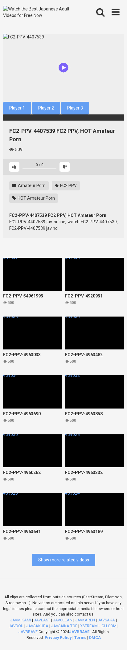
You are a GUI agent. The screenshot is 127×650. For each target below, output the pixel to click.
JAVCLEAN (62, 620)
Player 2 (46, 108)
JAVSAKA (106, 620)
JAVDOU (16, 626)
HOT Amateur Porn (36, 198)
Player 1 (17, 108)
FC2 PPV (68, 185)
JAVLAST (42, 620)
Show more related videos (63, 559)
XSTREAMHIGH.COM (98, 626)
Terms (80, 637)
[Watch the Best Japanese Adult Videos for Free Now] (39, 12)
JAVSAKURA (37, 626)
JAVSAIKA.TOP (64, 626)
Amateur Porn (31, 185)
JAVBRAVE (28, 631)
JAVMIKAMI (20, 620)
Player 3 (75, 108)
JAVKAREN (85, 620)
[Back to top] (115, 637)
